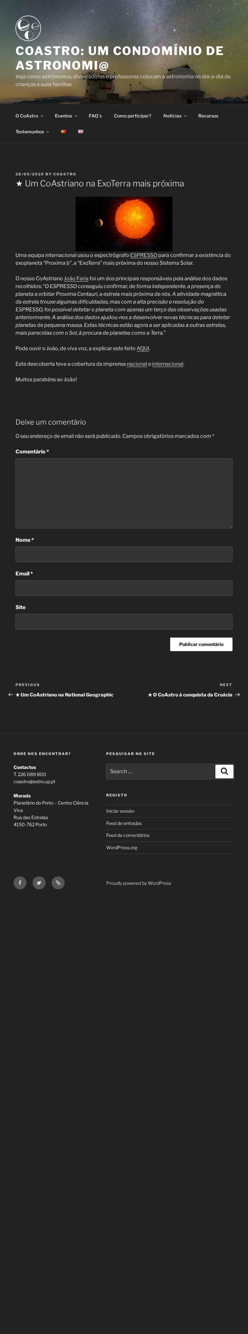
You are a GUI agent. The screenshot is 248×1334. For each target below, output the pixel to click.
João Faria (76, 278)
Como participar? (132, 115)
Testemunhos (30, 131)
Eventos (63, 115)
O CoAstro (27, 115)
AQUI (143, 348)
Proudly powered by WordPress (138, 883)
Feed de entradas (124, 823)
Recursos (208, 115)
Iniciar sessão (120, 811)
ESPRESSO (143, 255)
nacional (137, 364)
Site (21, 607)
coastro (65, 174)
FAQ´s (95, 115)
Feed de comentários (128, 835)
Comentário (32, 452)
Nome (25, 540)
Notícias (172, 115)
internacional (167, 364)
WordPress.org (121, 847)
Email (24, 574)
